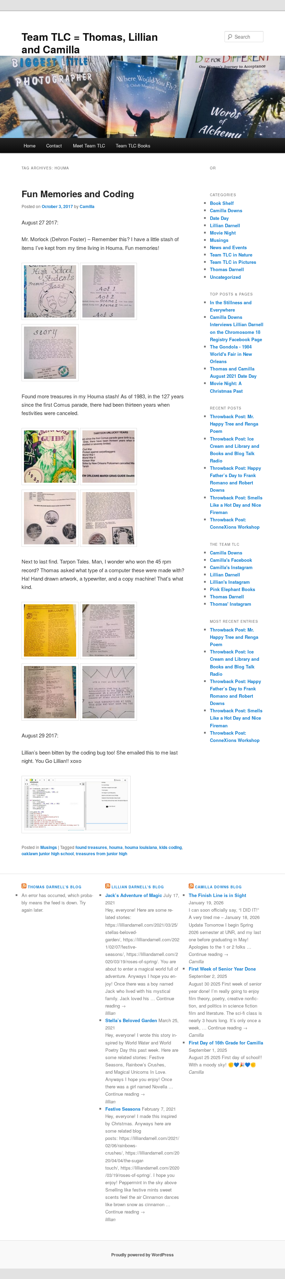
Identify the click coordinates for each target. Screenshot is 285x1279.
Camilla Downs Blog (218, 886)
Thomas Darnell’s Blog (55, 886)
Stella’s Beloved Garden (131, 1020)
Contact (54, 145)
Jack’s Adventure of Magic (133, 895)
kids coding (170, 847)
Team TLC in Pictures (233, 262)
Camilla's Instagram (231, 567)
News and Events (228, 247)
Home (29, 145)
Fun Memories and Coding (78, 193)
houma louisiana (141, 847)
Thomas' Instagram (230, 603)
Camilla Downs (226, 210)
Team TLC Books (133, 145)
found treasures (91, 847)
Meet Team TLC (89, 145)
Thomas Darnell (227, 269)
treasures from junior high (101, 853)
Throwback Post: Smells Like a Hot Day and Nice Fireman (236, 504)
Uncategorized (225, 277)
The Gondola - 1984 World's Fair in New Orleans (231, 354)
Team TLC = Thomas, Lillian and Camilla (90, 42)
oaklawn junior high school (48, 853)
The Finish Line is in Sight (217, 895)
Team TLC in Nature (231, 254)
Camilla (87, 206)
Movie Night (223, 232)
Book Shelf (222, 203)
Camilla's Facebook (231, 560)
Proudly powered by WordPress (142, 1254)
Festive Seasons (122, 1108)
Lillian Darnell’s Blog (138, 886)
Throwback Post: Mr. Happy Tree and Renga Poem (234, 423)
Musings (48, 847)
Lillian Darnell (225, 225)
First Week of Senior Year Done (222, 968)
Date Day (219, 218)
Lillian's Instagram (230, 582)
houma (116, 847)
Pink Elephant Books (232, 589)
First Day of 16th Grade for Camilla (226, 1042)
